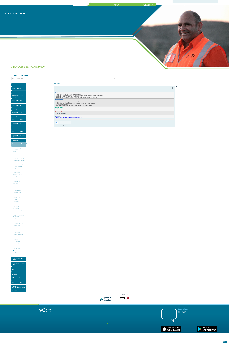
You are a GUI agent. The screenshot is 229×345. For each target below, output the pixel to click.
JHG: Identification (16, 206)
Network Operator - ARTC (17, 105)
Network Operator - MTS (17, 116)
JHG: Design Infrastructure (18, 179)
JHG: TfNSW (15, 246)
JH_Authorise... (60, 121)
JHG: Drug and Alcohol (17, 181)
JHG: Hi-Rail (15, 199)
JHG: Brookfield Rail (16, 172)
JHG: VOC (14, 250)
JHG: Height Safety (16, 197)
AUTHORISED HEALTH (147, 5)
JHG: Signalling (15, 239)
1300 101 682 (184, 311)
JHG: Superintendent (17, 241)
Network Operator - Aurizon (17, 109)
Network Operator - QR (16, 123)
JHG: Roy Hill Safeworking (18, 230)
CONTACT (214, 5)
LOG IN (225, 2)
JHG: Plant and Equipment (18, 223)
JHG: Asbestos (15, 153)
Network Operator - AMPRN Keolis (17, 101)
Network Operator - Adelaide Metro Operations (17, 96)
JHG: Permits (15, 221)
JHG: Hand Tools (16, 194)
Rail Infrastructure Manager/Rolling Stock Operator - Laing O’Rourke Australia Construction (18, 288)
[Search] (114, 78)
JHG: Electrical (15, 185)
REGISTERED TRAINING (182, 5)
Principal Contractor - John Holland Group (19, 144)
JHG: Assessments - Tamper (18, 164)
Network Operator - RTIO (17, 282)
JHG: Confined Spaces (17, 176)
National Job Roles (15, 84)
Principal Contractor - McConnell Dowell (18, 264)
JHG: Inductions (16, 208)
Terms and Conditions (111, 316)
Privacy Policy (109, 318)
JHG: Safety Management (18, 234)
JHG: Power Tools (16, 225)
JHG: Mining (15, 218)
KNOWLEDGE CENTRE (85, 5)
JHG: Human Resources (17, 203)
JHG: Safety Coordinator (17, 232)
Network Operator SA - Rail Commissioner (17, 127)
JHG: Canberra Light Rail (17, 174)
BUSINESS (116, 5)
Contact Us (109, 312)
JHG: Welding (15, 252)
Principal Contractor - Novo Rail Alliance (18, 268)
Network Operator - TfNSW (17, 131)
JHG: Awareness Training (17, 166)
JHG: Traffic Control (16, 248)
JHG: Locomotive (16, 213)
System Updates (110, 314)
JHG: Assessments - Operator (18, 158)
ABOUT (54, 5)
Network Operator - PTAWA (17, 119)
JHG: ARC (14, 151)
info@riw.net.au (184, 312)
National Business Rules (17, 88)
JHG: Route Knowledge (17, 227)
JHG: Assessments (16, 156)
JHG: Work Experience (17, 255)
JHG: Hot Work (15, 201)
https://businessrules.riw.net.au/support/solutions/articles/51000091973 (68, 117)
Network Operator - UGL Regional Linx (18, 136)
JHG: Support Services (17, 243)
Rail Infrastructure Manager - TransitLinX (17, 273)
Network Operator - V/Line (17, 140)
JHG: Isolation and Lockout (18, 210)
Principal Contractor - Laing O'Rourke (17, 259)
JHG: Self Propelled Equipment (18, 236)
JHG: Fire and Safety (17, 190)
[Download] (112, 162)
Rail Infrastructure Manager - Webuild (17, 278)
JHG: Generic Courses (17, 192)
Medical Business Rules (16, 92)
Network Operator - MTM (17, 112)
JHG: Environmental (16, 188)
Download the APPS (110, 310)
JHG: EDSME (15, 183)
